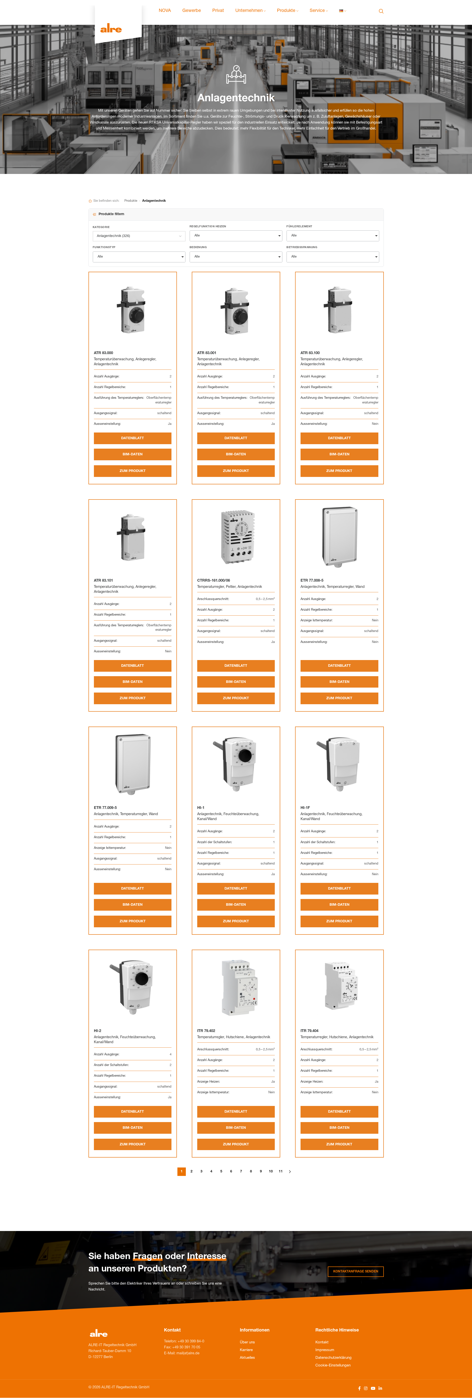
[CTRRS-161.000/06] (236, 537)
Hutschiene (235, 1037)
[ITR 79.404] (339, 987)
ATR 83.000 (103, 353)
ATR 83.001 (206, 353)
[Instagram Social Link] (365, 1389)
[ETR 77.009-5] (132, 764)
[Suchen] (381, 11)
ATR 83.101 (103, 581)
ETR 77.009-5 (105, 808)
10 (271, 1171)
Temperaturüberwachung (114, 359)
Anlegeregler (145, 359)
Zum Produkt (133, 471)
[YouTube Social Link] (373, 1389)
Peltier (231, 587)
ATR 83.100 (310, 353)
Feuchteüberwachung (240, 814)
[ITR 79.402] (236, 987)
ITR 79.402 (206, 1031)
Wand (360, 587)
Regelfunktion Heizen (208, 226)
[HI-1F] (339, 764)
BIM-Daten (132, 454)
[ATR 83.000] (132, 309)
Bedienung (198, 247)
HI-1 (200, 808)
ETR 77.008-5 (312, 581)
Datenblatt (132, 438)
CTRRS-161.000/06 (213, 581)
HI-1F (305, 808)
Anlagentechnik (106, 364)
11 (281, 1171)
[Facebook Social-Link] (359, 1389)
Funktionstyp (104, 247)
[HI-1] (236, 764)
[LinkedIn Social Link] (380, 1389)
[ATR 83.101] (132, 537)
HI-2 (97, 1031)
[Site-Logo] (118, 11)
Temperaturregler (210, 587)
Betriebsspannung (301, 247)
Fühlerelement (299, 226)
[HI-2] (132, 987)
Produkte (130, 201)
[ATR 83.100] (339, 309)
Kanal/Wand (207, 819)
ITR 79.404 (309, 1031)
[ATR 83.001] (236, 309)
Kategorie (101, 227)
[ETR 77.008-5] (339, 537)
